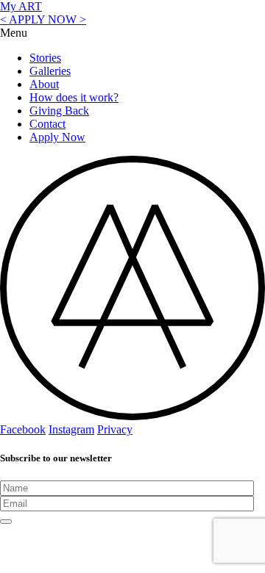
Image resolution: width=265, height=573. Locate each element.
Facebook (23, 429)
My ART (21, 6)
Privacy (114, 429)
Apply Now (57, 137)
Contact (47, 124)
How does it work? (74, 97)
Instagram (71, 429)
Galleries (50, 71)
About (44, 84)
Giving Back (59, 110)
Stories (45, 57)
